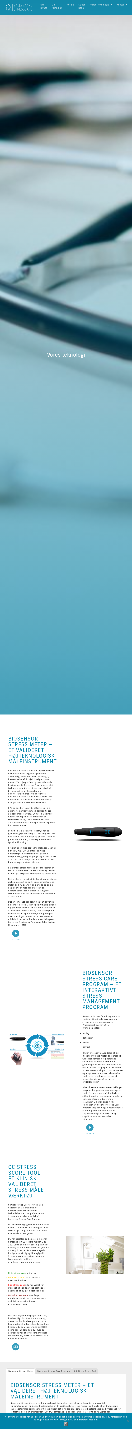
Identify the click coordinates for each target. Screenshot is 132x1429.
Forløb (70, 4)
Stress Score (81, 6)
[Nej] (128, 1421)
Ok (66, 1424)
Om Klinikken (57, 6)
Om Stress (43, 6)
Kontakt (121, 4)
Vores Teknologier (100, 4)
